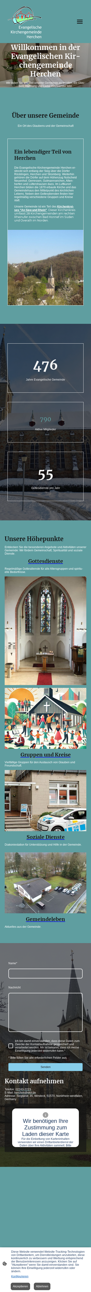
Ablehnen (42, 1286)
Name (12, 963)
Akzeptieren (20, 1286)
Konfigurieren (19, 1276)
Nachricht (14, 987)
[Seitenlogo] (24, 21)
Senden (46, 1067)
